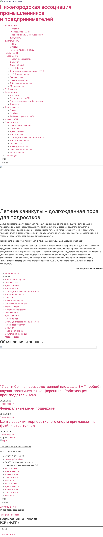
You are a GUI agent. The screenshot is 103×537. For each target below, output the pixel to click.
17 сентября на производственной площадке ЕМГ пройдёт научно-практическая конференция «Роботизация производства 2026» (50, 390)
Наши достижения (19, 80)
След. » (11, 437)
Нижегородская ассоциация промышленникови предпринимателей (35, 13)
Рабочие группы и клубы (22, 50)
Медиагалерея (17, 86)
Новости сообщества (21, 59)
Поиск (3, 159)
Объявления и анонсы (21, 83)
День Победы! (17, 65)
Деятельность (12, 41)
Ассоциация (11, 25)
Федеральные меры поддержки (27, 408)
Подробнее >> (7, 403)
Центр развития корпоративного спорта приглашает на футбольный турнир (48, 423)
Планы (13, 44)
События (14, 62)
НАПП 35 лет (16, 68)
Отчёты (14, 47)
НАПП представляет (20, 74)
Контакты (9, 480)
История (14, 28)
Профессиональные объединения (26, 34)
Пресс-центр (11, 56)
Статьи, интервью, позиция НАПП (27, 71)
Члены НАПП (11, 53)
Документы (15, 37)
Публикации (11, 89)
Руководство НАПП (20, 31)
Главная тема (16, 77)
